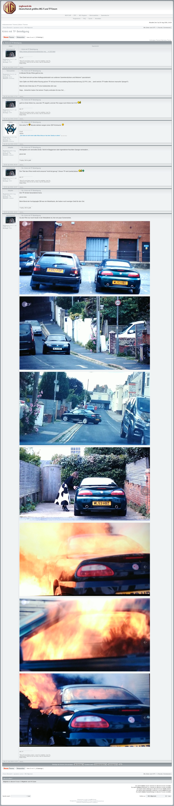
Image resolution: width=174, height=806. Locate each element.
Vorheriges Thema (154, 40)
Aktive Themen (23, 24)
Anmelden (98, 18)
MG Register (83, 15)
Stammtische (105, 15)
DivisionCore (100, 801)
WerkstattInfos (93, 15)
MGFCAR (68, 15)
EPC (75, 15)
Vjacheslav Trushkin (82, 801)
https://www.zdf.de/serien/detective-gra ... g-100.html (37, 52)
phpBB (86, 799)
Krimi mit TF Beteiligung (15, 31)
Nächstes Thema (166, 40)
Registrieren (77, 18)
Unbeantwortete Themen (9, 24)
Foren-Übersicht (7, 27)
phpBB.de (95, 802)
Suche (90, 18)
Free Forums (93, 801)
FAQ (84, 18)
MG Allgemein (29, 27)
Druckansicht (6, 40)
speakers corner (18, 27)
